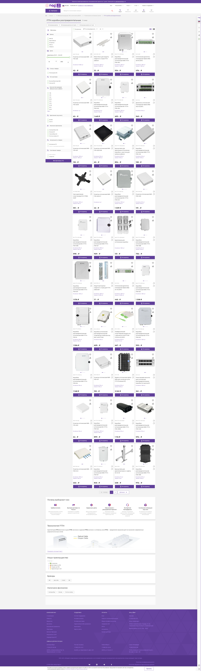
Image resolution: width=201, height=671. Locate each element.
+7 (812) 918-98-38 (133, 647)
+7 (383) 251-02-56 (106, 647)
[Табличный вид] (153, 29)
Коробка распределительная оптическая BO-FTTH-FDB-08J (122, 105)
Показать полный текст (54, 551)
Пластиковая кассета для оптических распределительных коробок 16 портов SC (143, 380)
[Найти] (112, 11)
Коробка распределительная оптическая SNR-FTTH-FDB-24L (80, 380)
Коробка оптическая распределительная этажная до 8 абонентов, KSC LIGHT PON (102, 334)
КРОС (103, 626)
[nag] (111, 665)
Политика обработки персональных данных (141, 664)
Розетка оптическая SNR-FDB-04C (81, 470)
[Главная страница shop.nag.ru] (53, 5)
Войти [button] (143, 11)
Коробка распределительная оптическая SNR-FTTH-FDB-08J (122, 59)
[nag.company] (89, 665)
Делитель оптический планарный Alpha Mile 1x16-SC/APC (143, 104)
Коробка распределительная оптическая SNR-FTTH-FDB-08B (143, 243)
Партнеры (50, 629)
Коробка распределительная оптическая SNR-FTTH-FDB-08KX (122, 426)
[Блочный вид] (150, 29)
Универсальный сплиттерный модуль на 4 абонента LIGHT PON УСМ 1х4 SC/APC (122, 334)
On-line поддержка (79, 616)
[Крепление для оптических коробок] (124, 225)
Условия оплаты (78, 618)
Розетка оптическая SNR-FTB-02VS (81, 104)
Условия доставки (79, 621)
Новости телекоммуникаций (110, 618)
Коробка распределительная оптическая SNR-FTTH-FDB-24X (80, 288)
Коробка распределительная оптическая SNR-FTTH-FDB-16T (101, 472)
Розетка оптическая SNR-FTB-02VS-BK (102, 149)
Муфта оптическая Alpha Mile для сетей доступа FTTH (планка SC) (123, 379)
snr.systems (105, 629)
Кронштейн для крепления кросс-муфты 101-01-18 (123, 471)
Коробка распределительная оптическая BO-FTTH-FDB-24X (143, 334)
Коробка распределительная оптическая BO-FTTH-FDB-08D (80, 243)
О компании (50, 616)
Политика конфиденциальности (145, 662)
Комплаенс (77, 626)
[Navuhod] (97, 665)
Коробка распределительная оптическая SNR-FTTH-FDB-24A (101, 105)
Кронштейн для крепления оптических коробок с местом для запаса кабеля (122, 151)
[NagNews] (104, 665)
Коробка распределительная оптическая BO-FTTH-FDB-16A (101, 426)
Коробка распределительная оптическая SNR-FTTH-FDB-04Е (143, 151)
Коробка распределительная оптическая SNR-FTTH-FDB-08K (143, 472)
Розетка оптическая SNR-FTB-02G (81, 424)
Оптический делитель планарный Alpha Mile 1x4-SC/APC (122, 288)
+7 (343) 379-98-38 (51, 647)
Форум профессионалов (109, 621)
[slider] (47, 57)
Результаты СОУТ (52, 634)
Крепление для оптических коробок (121, 241)
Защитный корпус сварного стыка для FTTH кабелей (102, 288)
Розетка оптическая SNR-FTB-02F (81, 149)
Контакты (49, 624)
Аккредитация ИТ (52, 637)
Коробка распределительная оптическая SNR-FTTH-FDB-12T (101, 243)
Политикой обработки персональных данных (76, 669)
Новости (49, 618)
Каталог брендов (52, 632)
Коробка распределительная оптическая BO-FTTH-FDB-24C (122, 197)
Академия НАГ (106, 624)
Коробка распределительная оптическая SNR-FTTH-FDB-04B (143, 426)
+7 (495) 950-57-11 (73, 5)
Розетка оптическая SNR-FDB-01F (102, 378)
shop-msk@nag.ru (88, 5)
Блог (111, 5)
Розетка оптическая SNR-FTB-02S (81, 58)
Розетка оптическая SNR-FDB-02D (144, 195)
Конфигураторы (106, 632)
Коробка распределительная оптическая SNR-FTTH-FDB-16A (143, 288)
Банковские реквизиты (53, 626)
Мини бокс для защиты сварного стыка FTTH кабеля (101, 58)
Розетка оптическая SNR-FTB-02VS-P (102, 195)
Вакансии (49, 621)
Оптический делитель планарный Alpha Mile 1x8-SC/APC (143, 58)
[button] (100, 1)
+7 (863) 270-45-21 (78, 647)
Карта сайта (78, 629)
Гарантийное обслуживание (82, 624)
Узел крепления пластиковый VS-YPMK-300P (80, 196)
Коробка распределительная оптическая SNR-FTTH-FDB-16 (80, 334)
